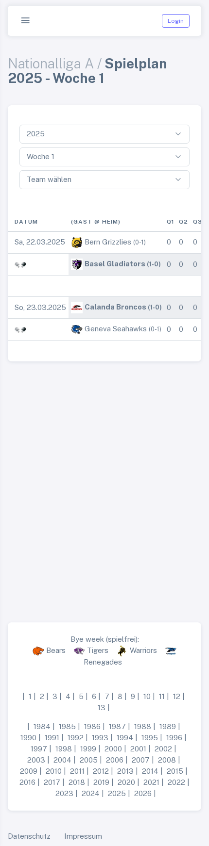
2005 (89, 760)
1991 (52, 737)
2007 (141, 760)
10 (147, 696)
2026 (143, 793)
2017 (52, 782)
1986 (92, 726)
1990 (28, 737)
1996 (174, 737)
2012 (101, 771)
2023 (64, 793)
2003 (36, 760)
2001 (138, 749)
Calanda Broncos (115, 307)
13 (101, 707)
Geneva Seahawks (116, 329)
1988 (142, 726)
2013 (125, 771)
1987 (117, 726)
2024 (91, 793)
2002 (163, 749)
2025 (117, 793)
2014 (150, 771)
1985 (67, 726)
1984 (42, 726)
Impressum (83, 836)
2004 (62, 760)
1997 (39, 749)
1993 (100, 737)
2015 (175, 771)
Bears (56, 650)
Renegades (103, 662)
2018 (77, 782)
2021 (151, 782)
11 (162, 696)
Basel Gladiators (115, 264)
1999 (88, 749)
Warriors (143, 650)
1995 (149, 737)
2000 (113, 749)
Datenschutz (29, 836)
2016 (27, 782)
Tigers (97, 650)
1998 (63, 749)
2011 (77, 771)
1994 (125, 737)
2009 (28, 771)
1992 (76, 737)
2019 (101, 782)
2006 (114, 760)
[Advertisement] (104, 488)
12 (176, 696)
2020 (126, 782)
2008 (167, 760)
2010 (54, 771)
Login (176, 20)
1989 (167, 726)
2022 (176, 782)
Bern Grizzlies (108, 242)
